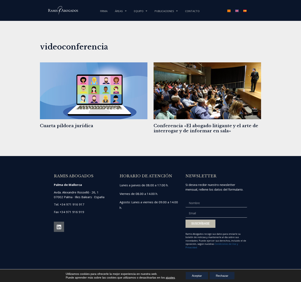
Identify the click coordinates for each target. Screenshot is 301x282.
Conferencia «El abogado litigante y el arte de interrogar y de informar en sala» (206, 128)
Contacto (192, 11)
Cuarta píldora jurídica (66, 125)
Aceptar (197, 275)
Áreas (119, 11)
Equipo (139, 11)
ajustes (170, 277)
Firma (104, 11)
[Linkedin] (59, 227)
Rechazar (222, 275)
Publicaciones (164, 11)
